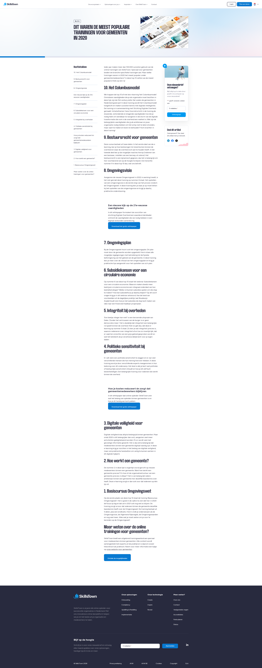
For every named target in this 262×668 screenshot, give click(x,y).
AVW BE (145, 663)
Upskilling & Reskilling (129, 610)
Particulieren (177, 619)
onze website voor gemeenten (119, 549)
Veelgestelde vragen (180, 610)
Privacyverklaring (116, 663)
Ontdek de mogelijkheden (118, 558)
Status (175, 624)
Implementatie (126, 615)
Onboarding (125, 600)
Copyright (173, 663)
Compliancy (125, 605)
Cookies (159, 663)
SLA (186, 663)
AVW (131, 663)
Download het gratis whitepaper (124, 226)
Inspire (149, 605)
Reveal (149, 610)
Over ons (176, 600)
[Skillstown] (10, 4)
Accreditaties (178, 615)
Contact (154, 4)
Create (149, 600)
